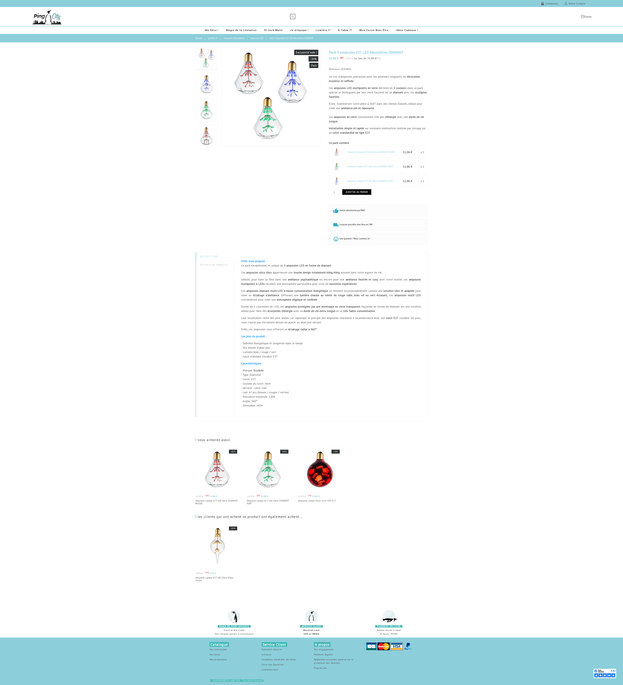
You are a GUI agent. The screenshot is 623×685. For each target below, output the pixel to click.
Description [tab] (209, 256)
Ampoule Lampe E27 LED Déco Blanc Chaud (214, 579)
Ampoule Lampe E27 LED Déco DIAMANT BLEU (370, 180)
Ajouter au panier (357, 192)
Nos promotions (218, 659)
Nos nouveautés (218, 649)
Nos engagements (324, 649)
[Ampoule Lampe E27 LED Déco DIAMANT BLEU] (336, 181)
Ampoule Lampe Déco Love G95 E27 (317, 500)
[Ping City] (47, 16)
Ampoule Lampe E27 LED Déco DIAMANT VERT (370, 166)
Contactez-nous (270, 669)
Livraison (267, 654)
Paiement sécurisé (272, 649)
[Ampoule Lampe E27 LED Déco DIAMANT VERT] (336, 166)
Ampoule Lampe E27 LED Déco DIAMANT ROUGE (371, 152)
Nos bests (215, 654)
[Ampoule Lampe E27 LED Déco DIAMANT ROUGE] (336, 152)
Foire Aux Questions (273, 664)
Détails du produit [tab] (214, 264)
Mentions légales (323, 654)
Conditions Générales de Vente (279, 659)
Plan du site (320, 667)
